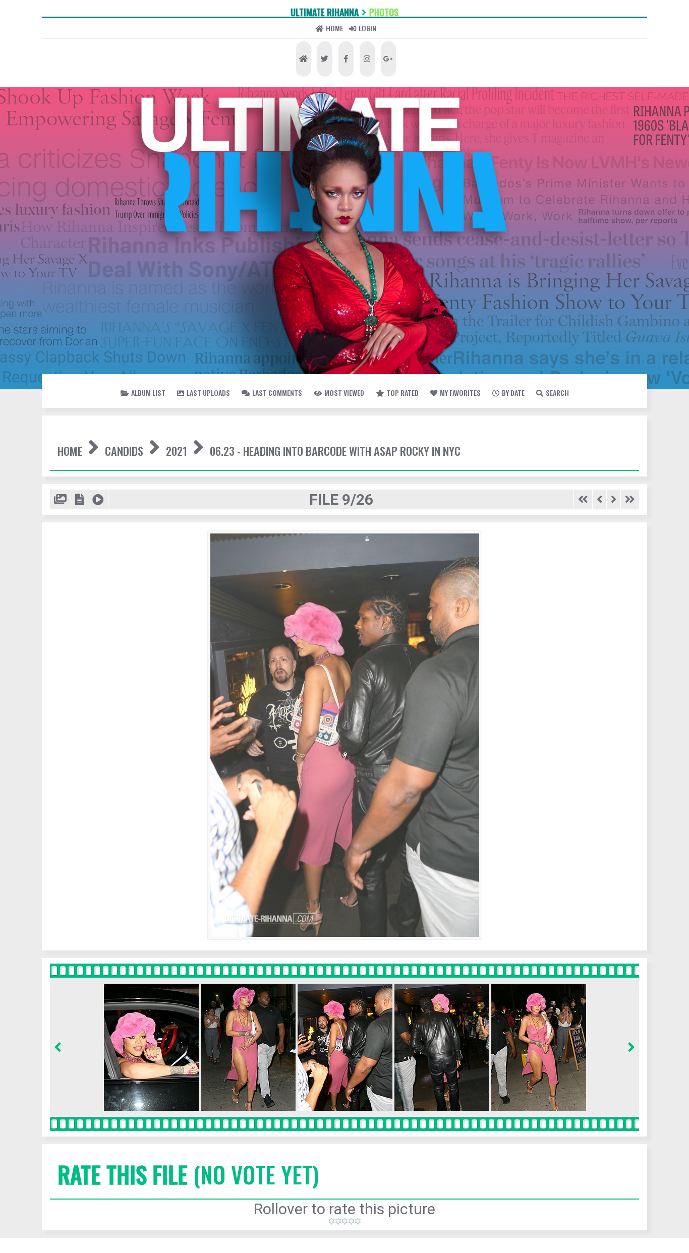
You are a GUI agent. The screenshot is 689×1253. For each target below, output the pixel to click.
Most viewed (476, 444)
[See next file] (601, 622)
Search (445, 471)
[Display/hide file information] (96, 622)
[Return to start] (556, 622)
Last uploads (240, 444)
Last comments (360, 444)
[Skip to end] (625, 622)
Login (400, 70)
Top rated (576, 444)
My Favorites (278, 471)
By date (371, 471)
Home (316, 70)
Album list (134, 444)
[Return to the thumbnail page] (67, 622)
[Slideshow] (125, 622)
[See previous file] (581, 622)
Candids (171, 529)
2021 (254, 529)
